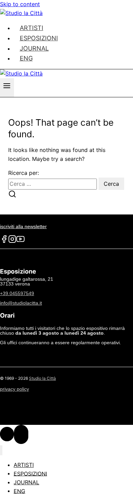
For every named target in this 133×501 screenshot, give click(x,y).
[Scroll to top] (7, 434)
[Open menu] (7, 87)
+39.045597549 (17, 293)
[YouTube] (20, 241)
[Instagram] (12, 241)
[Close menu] (1, 450)
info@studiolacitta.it (21, 303)
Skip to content (20, 4)
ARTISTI (24, 464)
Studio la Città (42, 378)
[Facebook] (4, 241)
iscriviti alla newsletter (23, 226)
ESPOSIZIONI (30, 473)
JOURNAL (26, 482)
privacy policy (14, 389)
